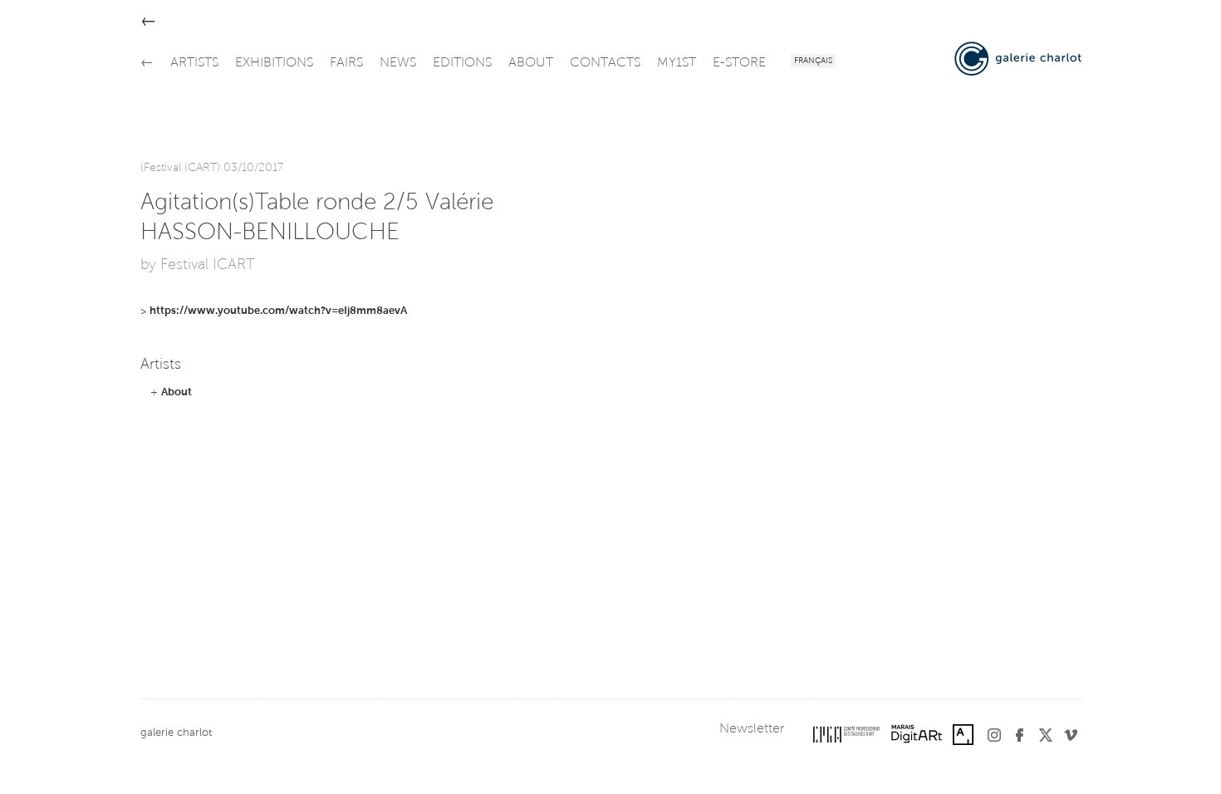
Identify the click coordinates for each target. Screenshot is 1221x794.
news (398, 63)
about (530, 63)
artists (194, 63)
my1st (676, 63)
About (176, 392)
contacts (605, 63)
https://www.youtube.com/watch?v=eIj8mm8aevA (278, 311)
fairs (346, 63)
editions (462, 63)
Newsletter (751, 729)
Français (813, 61)
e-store (739, 63)
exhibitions (274, 63)
